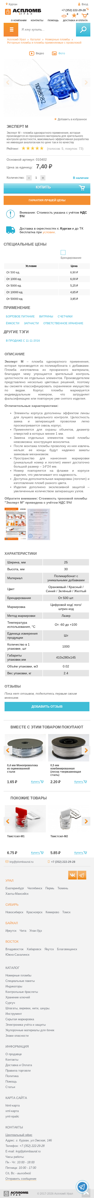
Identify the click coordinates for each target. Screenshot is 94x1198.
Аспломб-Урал (16, 39)
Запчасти (31, 323)
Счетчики (65, 316)
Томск (66, 912)
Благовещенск (67, 949)
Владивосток (14, 949)
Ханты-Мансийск (17, 893)
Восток (11, 941)
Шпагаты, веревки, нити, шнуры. (27, 1008)
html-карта (12, 1105)
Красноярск (34, 912)
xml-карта (12, 1111)
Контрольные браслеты (21, 992)
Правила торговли (18, 1070)
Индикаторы (13, 986)
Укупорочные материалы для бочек (29, 1030)
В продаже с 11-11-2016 (23, 340)
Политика (11, 1076)
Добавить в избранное (72, 119)
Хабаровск (34, 949)
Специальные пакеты (20, 981)
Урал (9, 880)
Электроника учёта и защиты (25, 1024)
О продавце (13, 1054)
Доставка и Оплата (18, 1065)
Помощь (53, 20)
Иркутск (10, 930)
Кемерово (52, 912)
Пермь (49, 888)
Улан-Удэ (35, 930)
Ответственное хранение (63, 323)
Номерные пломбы (57, 39)
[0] (64, 15)
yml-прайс (12, 1116)
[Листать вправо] (86, 82)
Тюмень (62, 888)
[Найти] (83, 30)
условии (49, 232)
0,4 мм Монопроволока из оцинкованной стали (22, 768)
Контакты (37, 20)
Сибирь (11, 904)
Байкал (11, 923)
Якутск (49, 949)
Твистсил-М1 (16, 836)
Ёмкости (12, 323)
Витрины (46, 316)
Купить (43, 187)
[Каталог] (11, 30)
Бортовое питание (20, 316)
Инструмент (13, 1013)
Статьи (10, 1087)
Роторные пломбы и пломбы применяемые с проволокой (44, 42)
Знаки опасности (17, 1035)
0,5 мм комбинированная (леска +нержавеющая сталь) (65, 770)
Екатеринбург (14, 888)
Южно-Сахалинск (17, 954)
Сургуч (10, 1002)
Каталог (35, 39)
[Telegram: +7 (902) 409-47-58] (82, 1186)
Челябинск (34, 888)
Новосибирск (14, 912)
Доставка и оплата (75, 20)
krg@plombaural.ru (22, 861)
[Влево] (8, 750)
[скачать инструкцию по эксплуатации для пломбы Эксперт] (16, 539)
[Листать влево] (8, 82)
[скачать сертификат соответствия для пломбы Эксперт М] (38, 539)
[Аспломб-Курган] (23, 14)
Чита (23, 930)
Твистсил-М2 (59, 836)
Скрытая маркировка (19, 1019)
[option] (47, 88)
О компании (18, 20)
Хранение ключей (17, 997)
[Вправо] (86, 750)
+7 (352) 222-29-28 (74, 10)
